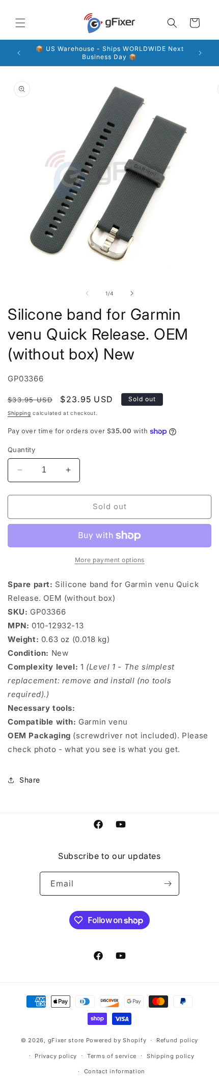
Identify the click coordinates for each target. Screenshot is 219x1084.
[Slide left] (87, 293)
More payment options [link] (110, 560)
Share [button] (29, 779)
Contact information (114, 1071)
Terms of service (111, 1056)
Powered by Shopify (116, 1040)
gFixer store (66, 1040)
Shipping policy (171, 1056)
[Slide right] (132, 293)
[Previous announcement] (19, 53)
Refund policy (177, 1040)
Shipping (19, 413)
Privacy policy (56, 1056)
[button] (20, 23)
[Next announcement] (200, 53)
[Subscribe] (167, 884)
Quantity (21, 450)
